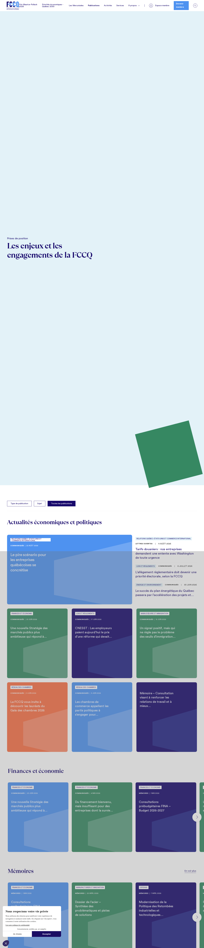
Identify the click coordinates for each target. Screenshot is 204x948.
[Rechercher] (195, 5)
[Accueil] (13, 5)
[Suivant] (197, 817)
